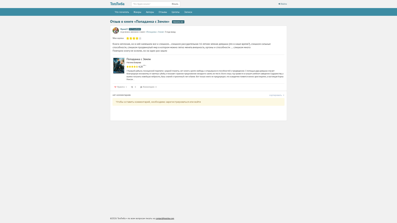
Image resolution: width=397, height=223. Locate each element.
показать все (178, 22)
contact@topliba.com (165, 218)
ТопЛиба (117, 3)
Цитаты (176, 11)
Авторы (150, 11)
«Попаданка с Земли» (155, 32)
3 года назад (170, 32)
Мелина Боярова (134, 62)
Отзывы (163, 11)
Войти (283, 4)
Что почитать (122, 11)
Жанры (137, 11)
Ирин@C (124, 29)
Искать (175, 4)
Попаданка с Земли (139, 59)
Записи (188, 11)
